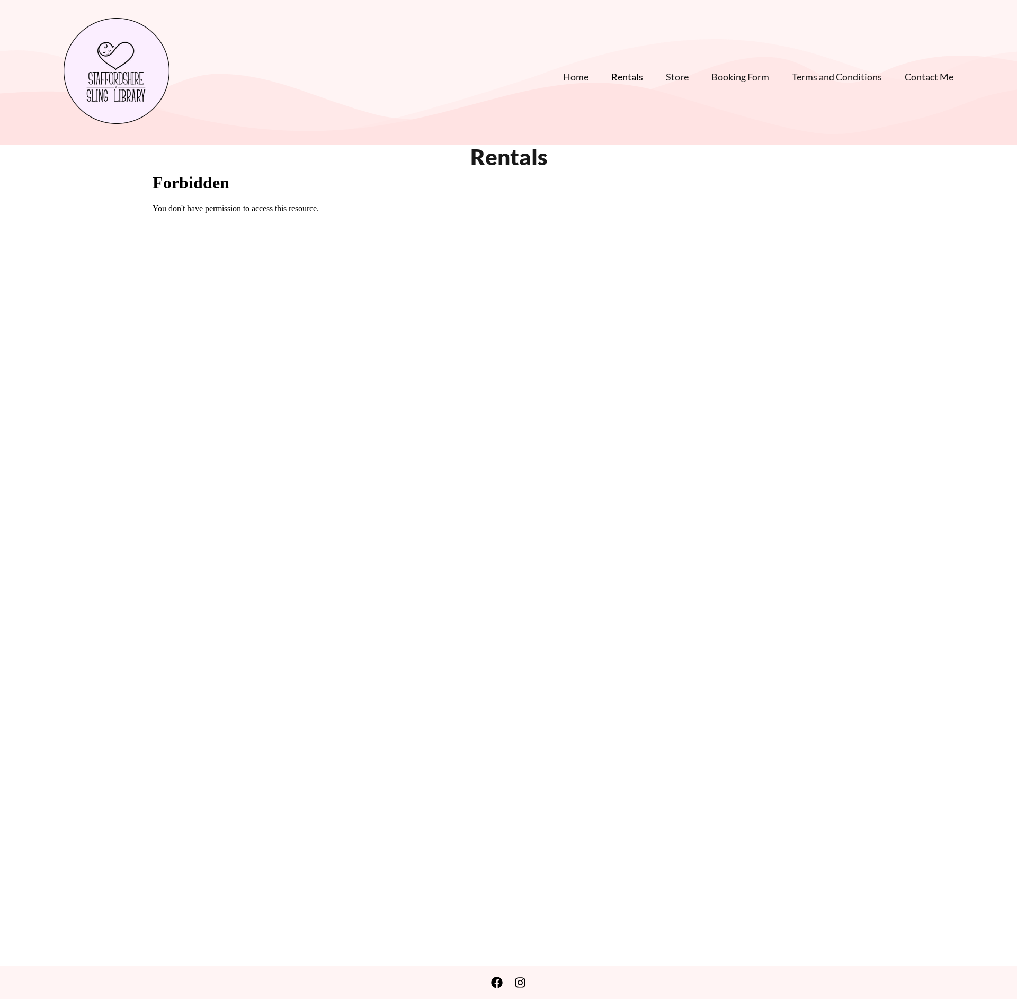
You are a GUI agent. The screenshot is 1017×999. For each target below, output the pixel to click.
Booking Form (740, 77)
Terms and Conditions (837, 77)
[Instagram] (520, 982)
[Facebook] (497, 982)
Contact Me (929, 77)
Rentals (627, 77)
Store (677, 77)
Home (575, 77)
